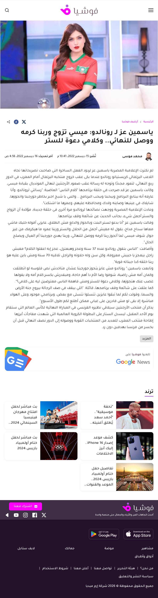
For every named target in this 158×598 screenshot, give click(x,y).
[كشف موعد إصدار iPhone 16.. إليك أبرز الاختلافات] (134, 446)
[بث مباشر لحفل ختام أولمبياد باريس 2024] (58, 446)
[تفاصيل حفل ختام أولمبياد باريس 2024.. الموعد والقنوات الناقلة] (134, 477)
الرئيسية (148, 122)
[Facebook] (16, 122)
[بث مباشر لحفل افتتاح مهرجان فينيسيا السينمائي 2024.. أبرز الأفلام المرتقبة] (58, 415)
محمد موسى (132, 156)
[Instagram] (25, 515)
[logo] (79, 10)
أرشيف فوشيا (130, 122)
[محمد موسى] (148, 156)
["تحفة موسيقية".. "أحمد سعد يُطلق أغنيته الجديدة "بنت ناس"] (134, 415)
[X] (24, 122)
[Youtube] (16, 515)
